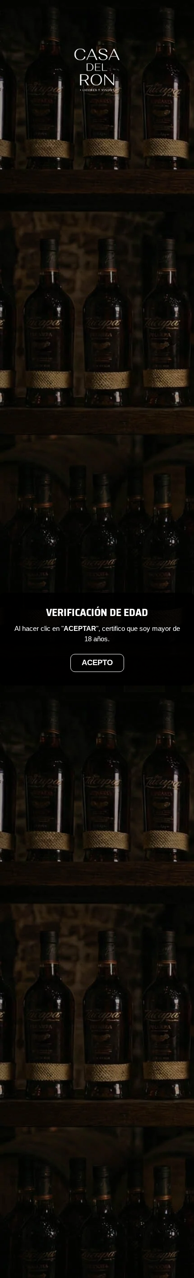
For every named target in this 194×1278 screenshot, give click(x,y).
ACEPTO (97, 663)
